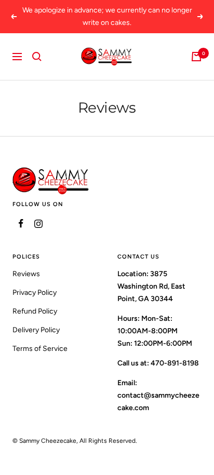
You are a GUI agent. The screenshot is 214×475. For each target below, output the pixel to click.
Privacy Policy (34, 292)
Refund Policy (34, 311)
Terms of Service (40, 348)
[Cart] (196, 56)
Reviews (26, 273)
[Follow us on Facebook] (21, 223)
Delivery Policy (36, 329)
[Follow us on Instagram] (38, 223)
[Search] (37, 56)
